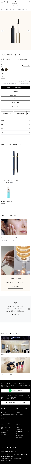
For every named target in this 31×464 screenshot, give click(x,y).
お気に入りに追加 (19, 113)
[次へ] (29, 309)
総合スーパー (15, 106)
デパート (15, 98)
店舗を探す (15, 91)
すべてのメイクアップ (20, 9)
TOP (2, 9)
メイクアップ (9, 9)
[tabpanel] (15, 31)
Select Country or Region (7, 451)
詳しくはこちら (15, 287)
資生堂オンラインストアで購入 (14, 87)
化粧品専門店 (15, 102)
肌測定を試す (6, 113)
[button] (2, 69)
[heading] (8, 409)
